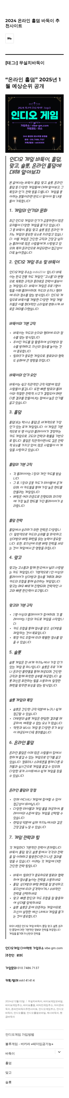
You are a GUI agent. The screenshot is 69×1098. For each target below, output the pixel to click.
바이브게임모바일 (53, 1001)
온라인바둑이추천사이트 (24, 1008)
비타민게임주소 (44, 1005)
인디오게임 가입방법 (19, 1034)
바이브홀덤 (29, 1005)
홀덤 (8, 1063)
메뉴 (9, 38)
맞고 (8, 1072)
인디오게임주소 (47, 1008)
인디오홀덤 (20, 1012)
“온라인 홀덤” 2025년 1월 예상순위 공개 (33, 82)
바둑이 (10, 1053)
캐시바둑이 (53, 1012)
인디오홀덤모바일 (36, 1012)
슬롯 (8, 1082)
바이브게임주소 (13, 1005)
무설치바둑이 (35, 1001)
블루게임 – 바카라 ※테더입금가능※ (29, 1044)
